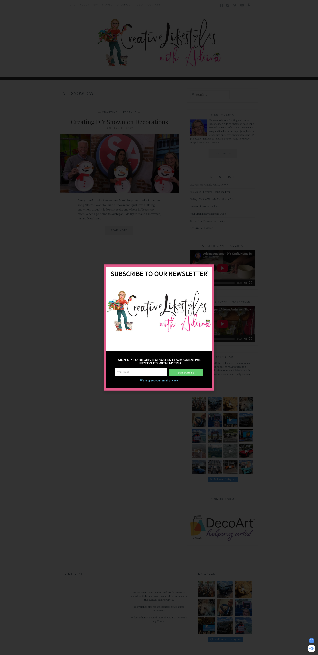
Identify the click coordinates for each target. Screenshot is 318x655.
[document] (159, 327)
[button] (207, 271)
